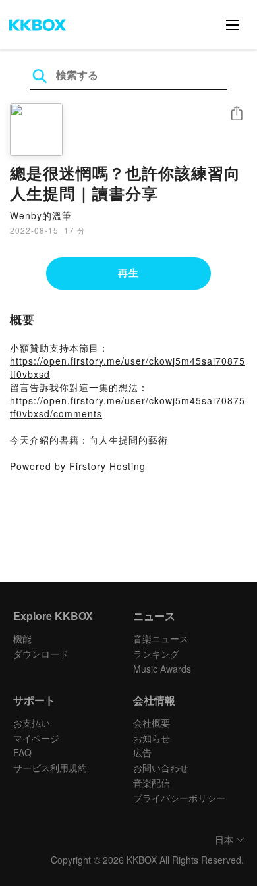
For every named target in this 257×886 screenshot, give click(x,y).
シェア (236, 113)
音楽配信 (151, 782)
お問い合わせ (160, 767)
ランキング (156, 653)
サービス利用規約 (50, 767)
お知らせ (151, 737)
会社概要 (151, 722)
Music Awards (162, 668)
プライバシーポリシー (179, 797)
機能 (22, 638)
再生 (128, 272)
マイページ (36, 737)
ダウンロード (41, 653)
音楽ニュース (160, 638)
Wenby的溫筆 (41, 215)
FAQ (22, 752)
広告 (142, 752)
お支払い (31, 722)
